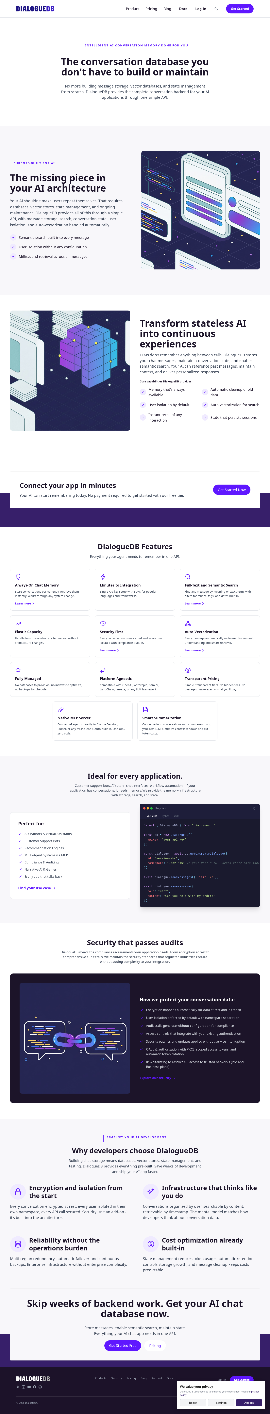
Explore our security (155, 1078)
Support (156, 1378)
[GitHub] (40, 1387)
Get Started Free (122, 1345)
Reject (193, 1402)
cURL (177, 816)
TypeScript (151, 816)
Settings (221, 1402)
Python (165, 816)
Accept (249, 1402)
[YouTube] (29, 1387)
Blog (167, 8)
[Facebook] (34, 1387)
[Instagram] (23, 1387)
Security (116, 1378)
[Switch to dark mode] (216, 9)
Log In (200, 8)
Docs (183, 8)
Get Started (240, 9)
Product (132, 8)
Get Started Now (232, 489)
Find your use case (34, 888)
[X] (18, 1387)
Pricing (151, 8)
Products (101, 1378)
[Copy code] (254, 808)
